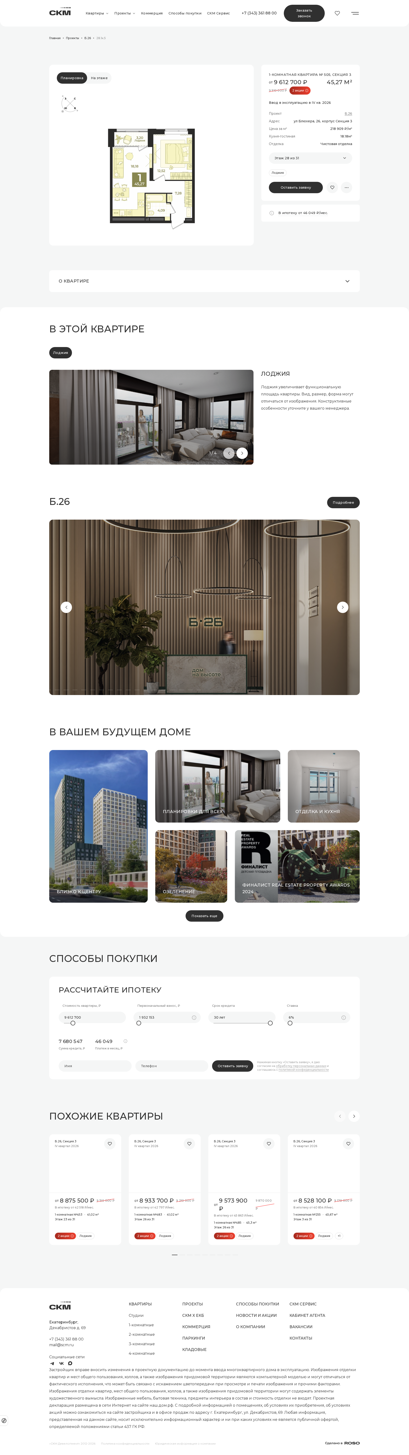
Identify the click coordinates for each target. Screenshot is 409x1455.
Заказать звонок (304, 13)
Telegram (52, 1363)
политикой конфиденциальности (304, 1069)
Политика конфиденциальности (125, 1443)
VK (61, 1363)
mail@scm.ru (61, 1345)
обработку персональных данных (301, 1066)
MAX (71, 1363)
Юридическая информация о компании (185, 1443)
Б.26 (348, 114)
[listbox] (310, 158)
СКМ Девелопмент (60, 13)
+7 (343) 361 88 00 (259, 13)
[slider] (73, 1023)
